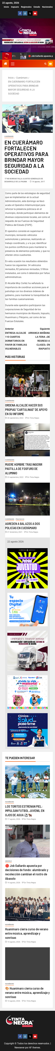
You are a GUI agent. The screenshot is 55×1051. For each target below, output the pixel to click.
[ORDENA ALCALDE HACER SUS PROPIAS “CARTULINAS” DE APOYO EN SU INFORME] (27, 380)
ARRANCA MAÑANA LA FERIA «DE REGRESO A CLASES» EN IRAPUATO (39, 338)
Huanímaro (9, 802)
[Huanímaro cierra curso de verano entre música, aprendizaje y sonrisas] (27, 904)
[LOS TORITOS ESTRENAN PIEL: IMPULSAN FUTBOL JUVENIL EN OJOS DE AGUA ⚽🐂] (27, 781)
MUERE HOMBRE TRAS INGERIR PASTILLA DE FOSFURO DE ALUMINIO (23, 468)
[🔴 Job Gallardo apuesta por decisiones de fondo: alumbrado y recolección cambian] (27, 841)
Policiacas (20, 519)
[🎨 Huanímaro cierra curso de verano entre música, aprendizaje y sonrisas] (27, 963)
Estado (37, 7)
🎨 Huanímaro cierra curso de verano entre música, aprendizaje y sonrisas (27, 992)
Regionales (26, 7)
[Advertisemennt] (27, 41)
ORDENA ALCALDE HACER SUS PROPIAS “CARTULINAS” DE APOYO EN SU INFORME (26, 409)
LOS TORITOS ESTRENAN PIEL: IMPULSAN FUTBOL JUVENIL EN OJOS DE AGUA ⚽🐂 (24, 810)
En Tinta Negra (33, 418)
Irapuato (15, 7)
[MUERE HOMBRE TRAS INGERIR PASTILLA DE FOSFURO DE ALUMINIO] (27, 439)
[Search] (45, 64)
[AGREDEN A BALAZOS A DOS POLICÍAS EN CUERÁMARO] (27, 499)
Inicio (6, 7)
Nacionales (47, 7)
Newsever (19, 1047)
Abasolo (8, 861)
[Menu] (12, 63)
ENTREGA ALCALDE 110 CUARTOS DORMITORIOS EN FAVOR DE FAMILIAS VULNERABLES (16, 338)
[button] (12, 63)
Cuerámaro (8, 136)
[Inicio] (5, 64)
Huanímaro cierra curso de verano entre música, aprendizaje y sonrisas (26, 933)
